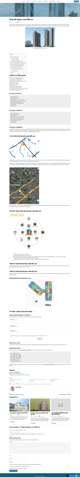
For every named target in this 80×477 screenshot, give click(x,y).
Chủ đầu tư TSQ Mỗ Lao (15, 60)
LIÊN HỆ (12, 72)
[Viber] (79, 476)
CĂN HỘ (45, 1)
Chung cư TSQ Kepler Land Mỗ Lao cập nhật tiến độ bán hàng (38, 379)
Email (10, 458)
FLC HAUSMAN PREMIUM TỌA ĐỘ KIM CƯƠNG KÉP (60, 413)
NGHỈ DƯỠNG (51, 1)
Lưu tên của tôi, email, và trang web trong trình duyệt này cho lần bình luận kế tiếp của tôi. (25, 464)
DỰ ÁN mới (28, 1)
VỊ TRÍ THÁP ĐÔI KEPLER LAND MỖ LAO (17, 61)
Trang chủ (23, 1)
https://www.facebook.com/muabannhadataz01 (21, 374)
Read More (33, 423)
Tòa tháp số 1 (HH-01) (15, 58)
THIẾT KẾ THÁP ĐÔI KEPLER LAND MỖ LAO (17, 65)
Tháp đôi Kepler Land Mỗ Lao (18, 77)
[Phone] (76, 476)
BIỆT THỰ (40, 1)
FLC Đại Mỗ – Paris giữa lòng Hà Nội (19, 412)
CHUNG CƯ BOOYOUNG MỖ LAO (54, 379)
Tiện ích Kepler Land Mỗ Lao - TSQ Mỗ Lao (16, 430)
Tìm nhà (76, 1)
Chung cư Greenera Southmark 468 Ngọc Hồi (39, 413)
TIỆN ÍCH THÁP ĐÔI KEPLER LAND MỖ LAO (17, 64)
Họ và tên (13, 319)
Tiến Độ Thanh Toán (15, 71)
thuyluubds (20, 22)
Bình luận (11, 441)
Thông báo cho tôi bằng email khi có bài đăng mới (18, 468)
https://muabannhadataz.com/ (18, 373)
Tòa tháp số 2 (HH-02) (15, 59)
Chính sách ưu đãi (15, 70)
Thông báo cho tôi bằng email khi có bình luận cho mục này (20, 466)
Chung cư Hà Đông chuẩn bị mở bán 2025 (15, 379)
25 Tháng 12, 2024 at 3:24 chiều (14, 432)
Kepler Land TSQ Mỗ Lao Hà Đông (18, 160)
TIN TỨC (58, 1)
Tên (10, 455)
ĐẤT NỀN (34, 1)
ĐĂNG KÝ (40, 338)
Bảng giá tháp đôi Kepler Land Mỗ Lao (17, 69)
